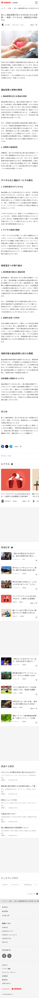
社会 (9, 8)
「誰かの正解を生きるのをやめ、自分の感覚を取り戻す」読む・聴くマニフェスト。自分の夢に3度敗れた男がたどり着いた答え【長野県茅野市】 (24, 554)
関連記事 (5, 547)
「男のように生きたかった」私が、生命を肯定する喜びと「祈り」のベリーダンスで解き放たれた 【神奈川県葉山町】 (24, 659)
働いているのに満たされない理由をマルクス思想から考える (24, 611)
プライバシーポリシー (9, 972)
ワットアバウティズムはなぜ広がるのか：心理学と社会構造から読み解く (15, 495)
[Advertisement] (19, 525)
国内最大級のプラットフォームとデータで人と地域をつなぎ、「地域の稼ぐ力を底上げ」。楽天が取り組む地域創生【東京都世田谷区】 (24, 674)
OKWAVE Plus (6, 938)
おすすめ (5, 463)
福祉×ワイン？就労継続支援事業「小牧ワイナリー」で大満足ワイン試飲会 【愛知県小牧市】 (24, 716)
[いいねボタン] (36, 24)
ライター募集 (6, 969)
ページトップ (31, 894)
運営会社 (5, 980)
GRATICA (5, 942)
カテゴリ (5, 907)
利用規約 (5, 976)
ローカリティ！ (16, 884)
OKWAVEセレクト (8, 931)
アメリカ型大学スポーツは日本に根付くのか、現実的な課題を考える (24, 688)
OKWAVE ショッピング (9, 935)
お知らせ (5, 965)
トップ (3, 8)
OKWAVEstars (28, 884)
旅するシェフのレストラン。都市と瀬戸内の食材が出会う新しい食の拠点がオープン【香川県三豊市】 (24, 568)
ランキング (5, 915)
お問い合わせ (6, 983)
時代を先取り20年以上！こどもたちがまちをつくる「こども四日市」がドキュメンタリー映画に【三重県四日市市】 (24, 583)
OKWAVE (5, 927)
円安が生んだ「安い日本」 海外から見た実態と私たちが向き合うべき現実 (24, 702)
